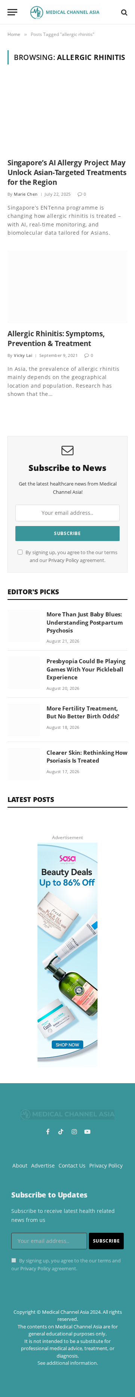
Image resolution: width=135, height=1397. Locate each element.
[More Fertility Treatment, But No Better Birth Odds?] (24, 720)
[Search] (124, 12)
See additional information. (68, 1363)
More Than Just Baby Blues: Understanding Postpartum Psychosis (84, 622)
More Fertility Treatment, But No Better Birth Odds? (82, 712)
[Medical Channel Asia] (65, 12)
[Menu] (12, 12)
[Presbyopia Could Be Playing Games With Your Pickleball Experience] (24, 673)
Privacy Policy (63, 560)
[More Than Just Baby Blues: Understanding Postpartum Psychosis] (24, 626)
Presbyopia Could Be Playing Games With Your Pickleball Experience (85, 669)
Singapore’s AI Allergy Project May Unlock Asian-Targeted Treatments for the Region (67, 172)
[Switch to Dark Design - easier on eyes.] (111, 12)
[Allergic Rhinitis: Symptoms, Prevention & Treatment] (68, 286)
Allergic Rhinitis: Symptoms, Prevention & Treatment (56, 338)
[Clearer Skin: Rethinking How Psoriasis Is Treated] (24, 764)
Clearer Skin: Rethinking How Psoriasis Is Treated (87, 756)
